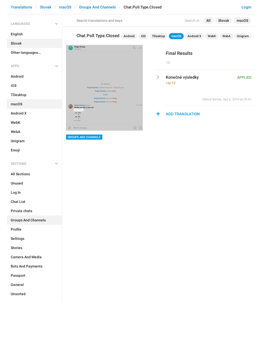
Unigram (243, 36)
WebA (226, 36)
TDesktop (158, 36)
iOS (143, 36)
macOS (65, 7)
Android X (194, 36)
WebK (212, 36)
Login (246, 7)
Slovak (45, 7)
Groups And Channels (97, 7)
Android (129, 36)
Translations (21, 7)
